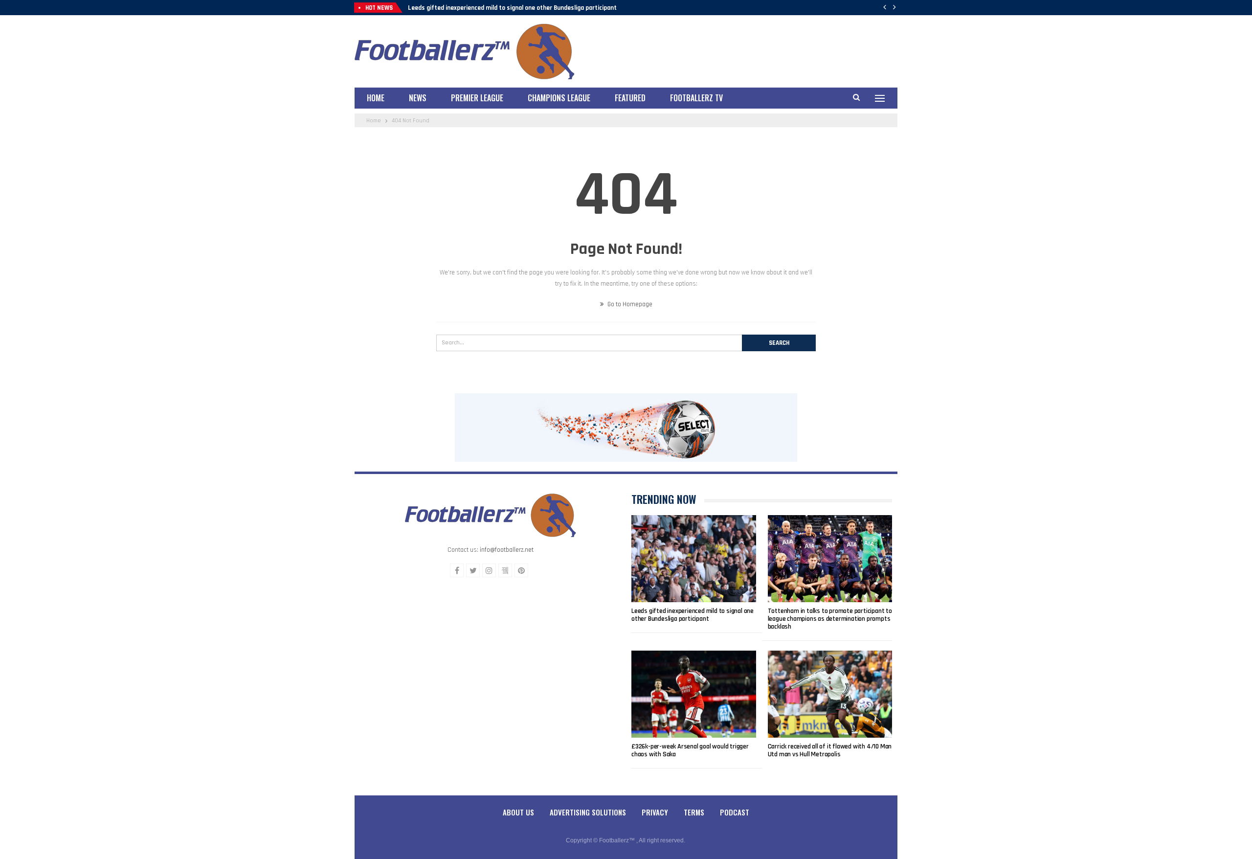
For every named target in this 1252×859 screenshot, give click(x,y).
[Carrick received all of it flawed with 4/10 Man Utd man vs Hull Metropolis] (830, 694)
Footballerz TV (696, 98)
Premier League (477, 98)
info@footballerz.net (507, 550)
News (417, 98)
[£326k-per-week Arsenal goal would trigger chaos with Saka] (693, 694)
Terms (694, 812)
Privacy (655, 812)
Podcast (734, 812)
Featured (630, 98)
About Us (518, 812)
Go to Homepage (629, 304)
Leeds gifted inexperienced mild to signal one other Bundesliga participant (512, 8)
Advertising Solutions (588, 812)
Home (375, 98)
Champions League (559, 98)
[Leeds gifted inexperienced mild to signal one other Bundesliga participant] (693, 558)
